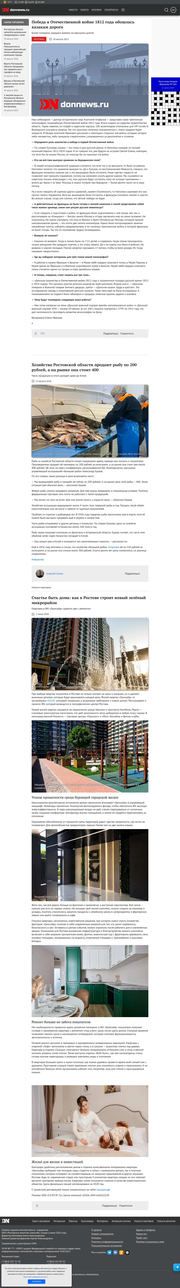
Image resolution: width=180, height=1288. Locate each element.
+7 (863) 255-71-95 (11, 1261)
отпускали (113, 547)
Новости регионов (166, 1220)
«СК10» (51, 700)
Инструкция (59, 1220)
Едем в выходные (41, 1220)
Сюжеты (84, 9)
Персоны (73, 1220)
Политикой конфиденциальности (35, 1277)
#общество (38, 559)
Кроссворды (87, 1220)
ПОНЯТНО (36, 1281)
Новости (73, 9)
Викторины (102, 1220)
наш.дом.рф (103, 1189)
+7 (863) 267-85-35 (56, 1261)
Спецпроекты (111, 9)
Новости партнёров (144, 1220)
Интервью (96, 9)
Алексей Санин (54, 573)
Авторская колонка (121, 1220)
